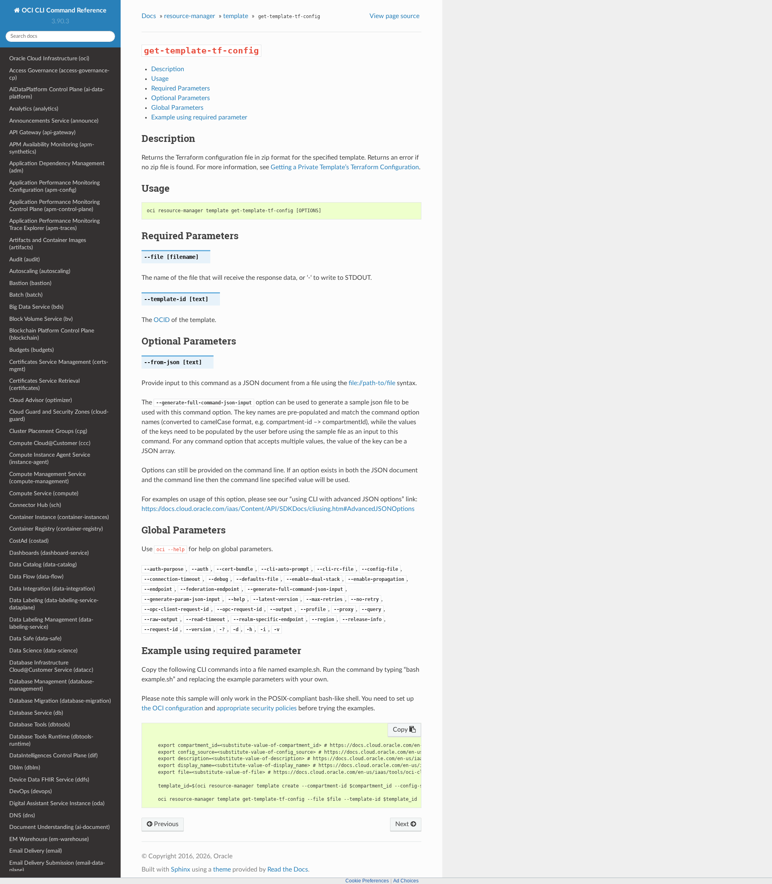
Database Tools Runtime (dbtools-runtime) (51, 740)
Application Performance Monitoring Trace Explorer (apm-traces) (54, 224)
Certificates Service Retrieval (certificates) (44, 384)
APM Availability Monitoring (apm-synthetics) (51, 148)
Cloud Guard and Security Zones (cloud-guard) (59, 415)
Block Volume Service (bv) (41, 319)
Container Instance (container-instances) (59, 517)
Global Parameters (177, 108)
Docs (149, 16)
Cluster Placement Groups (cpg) (48, 431)
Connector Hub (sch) (35, 505)
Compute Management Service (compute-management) (47, 477)
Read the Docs (287, 869)
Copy (401, 729)
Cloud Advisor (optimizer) (40, 400)
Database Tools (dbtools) (39, 725)
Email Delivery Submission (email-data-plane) (57, 866)
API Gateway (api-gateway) (42, 132)
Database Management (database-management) (51, 685)
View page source (394, 16)
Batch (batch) (26, 295)
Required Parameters (180, 88)
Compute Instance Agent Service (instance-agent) (49, 458)
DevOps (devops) (30, 791)
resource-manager (189, 16)
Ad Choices (406, 881)
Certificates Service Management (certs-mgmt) (58, 365)
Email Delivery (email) (35, 851)
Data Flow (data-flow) (36, 577)
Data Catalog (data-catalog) (43, 565)
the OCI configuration (172, 708)
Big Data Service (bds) (36, 307)
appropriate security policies (257, 708)
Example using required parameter (199, 117)
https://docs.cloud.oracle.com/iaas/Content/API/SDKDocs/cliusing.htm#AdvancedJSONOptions (278, 509)
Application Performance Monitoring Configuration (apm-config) (54, 186)
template (235, 16)
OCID (162, 320)
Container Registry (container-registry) (56, 529)
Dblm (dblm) (24, 768)
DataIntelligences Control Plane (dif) (53, 756)
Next (403, 824)
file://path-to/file (372, 383)
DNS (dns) (22, 815)
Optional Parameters (180, 98)
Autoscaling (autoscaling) (39, 271)
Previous (165, 824)
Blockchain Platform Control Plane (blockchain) (51, 334)
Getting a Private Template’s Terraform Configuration (345, 167)
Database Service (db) (36, 713)
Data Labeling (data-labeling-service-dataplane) (54, 604)
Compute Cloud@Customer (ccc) (49, 443)
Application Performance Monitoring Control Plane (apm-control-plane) (54, 205)
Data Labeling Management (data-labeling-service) (51, 623)
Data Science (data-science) (43, 651)
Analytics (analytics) (33, 109)
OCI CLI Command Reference (63, 10)
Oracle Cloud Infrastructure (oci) (49, 58)
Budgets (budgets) (31, 350)
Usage (159, 79)
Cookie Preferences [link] (367, 881)
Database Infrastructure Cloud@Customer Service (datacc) (51, 666)
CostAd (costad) (29, 541)
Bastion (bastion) (30, 283)
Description (167, 69)
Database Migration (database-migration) (60, 701)
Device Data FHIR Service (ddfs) (49, 780)
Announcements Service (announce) (54, 121)
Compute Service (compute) (43, 493)
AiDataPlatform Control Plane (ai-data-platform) (57, 93)
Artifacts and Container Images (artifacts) (47, 243)
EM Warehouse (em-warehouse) (49, 839)
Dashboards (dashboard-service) (49, 553)
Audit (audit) (24, 259)
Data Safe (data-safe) (35, 639)
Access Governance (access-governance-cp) (59, 74)
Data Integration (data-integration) (52, 589)
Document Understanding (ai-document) (59, 827)
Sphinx (180, 869)
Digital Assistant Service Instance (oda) (57, 803)
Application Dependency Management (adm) (57, 167)
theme (222, 869)
